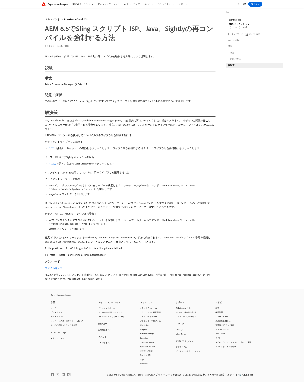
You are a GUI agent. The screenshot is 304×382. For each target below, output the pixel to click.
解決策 (231, 65)
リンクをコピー (255, 34)
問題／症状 (235, 58)
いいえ (244, 27)
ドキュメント (52, 19)
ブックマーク (237, 34)
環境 (232, 52)
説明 (230, 46)
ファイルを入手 (54, 268)
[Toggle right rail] (227, 12)
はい (235, 27)
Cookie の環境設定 (195, 374)
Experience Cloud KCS (76, 19)
